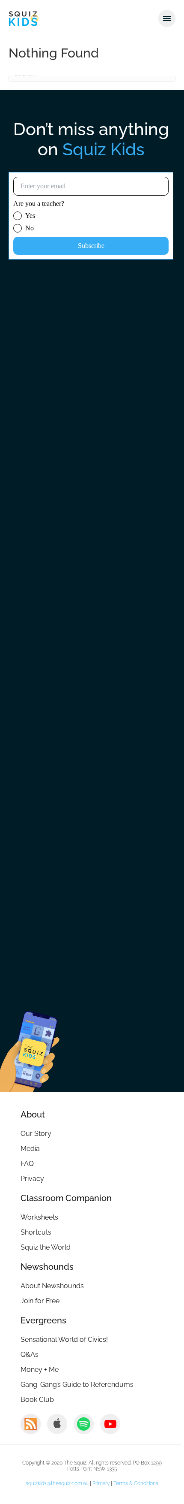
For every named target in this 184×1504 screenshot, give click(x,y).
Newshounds (47, 1267)
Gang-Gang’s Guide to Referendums (77, 1384)
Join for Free (40, 1301)
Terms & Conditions (135, 1483)
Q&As (30, 1354)
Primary (101, 1483)
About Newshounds (52, 1286)
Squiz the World (46, 1247)
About (33, 1114)
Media (30, 1149)
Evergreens (43, 1320)
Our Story (36, 1134)
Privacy (32, 1179)
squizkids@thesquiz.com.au (57, 1483)
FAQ (27, 1164)
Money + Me (40, 1369)
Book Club (37, 1399)
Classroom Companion (66, 1198)
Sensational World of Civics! (64, 1339)
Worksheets (39, 1217)
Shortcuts (36, 1232)
